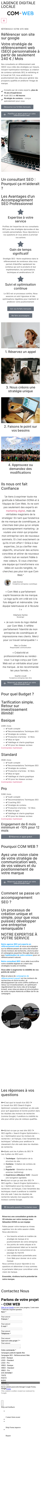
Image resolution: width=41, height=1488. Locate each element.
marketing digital (15, 510)
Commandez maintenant (11, 748)
